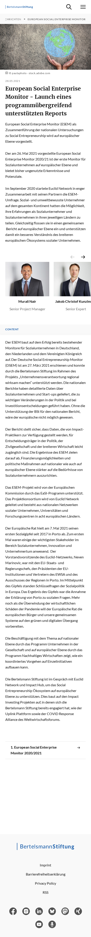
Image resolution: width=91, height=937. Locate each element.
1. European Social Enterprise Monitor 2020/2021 (34, 750)
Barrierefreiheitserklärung (45, 874)
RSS (45, 892)
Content (12, 329)
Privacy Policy (45, 883)
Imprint (45, 865)
